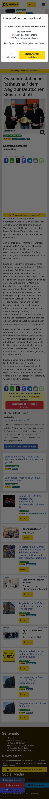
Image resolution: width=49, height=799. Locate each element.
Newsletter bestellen (33, 55)
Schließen (10, 55)
